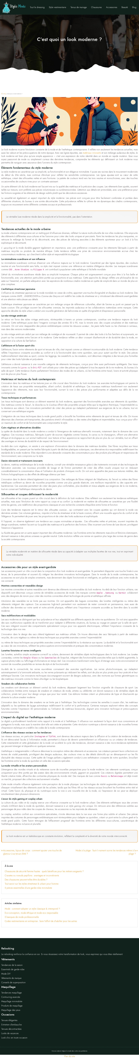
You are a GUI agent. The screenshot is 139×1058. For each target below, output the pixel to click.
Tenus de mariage (78, 7)
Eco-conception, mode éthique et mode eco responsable (31, 913)
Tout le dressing (37, 7)
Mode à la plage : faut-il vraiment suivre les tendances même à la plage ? (106, 852)
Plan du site (69, 1056)
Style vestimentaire (57, 7)
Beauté (125, 7)
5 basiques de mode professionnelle (22, 917)
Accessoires (111, 7)
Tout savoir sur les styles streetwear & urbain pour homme (31, 883)
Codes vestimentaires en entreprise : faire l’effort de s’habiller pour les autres (41, 921)
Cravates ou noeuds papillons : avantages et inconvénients (32, 875)
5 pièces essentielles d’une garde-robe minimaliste (28, 888)
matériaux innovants (92, 152)
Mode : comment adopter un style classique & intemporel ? (32, 908)
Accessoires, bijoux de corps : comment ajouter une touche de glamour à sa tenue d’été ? (32, 852)
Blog (134, 7)
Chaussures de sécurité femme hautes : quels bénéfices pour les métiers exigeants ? (44, 871)
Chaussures (96, 7)
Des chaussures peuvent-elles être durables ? (26, 879)
